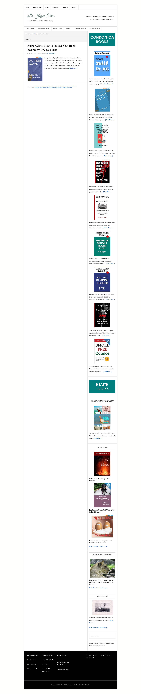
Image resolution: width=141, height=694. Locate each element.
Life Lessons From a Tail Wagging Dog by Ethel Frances (102, 511)
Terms (108, 655)
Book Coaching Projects (49, 86)
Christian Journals (32, 655)
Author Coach (38, 86)
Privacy (103, 655)
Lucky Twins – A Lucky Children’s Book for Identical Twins (100, 542)
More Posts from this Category (98, 546)
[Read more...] (73, 68)
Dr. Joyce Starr (40, 16)
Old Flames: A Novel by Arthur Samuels (99, 480)
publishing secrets (54, 87)
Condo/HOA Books (48, 660)
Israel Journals (31, 660)
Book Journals (31, 664)
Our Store (59, 86)
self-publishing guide (66, 87)
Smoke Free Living (62, 669)
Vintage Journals (32, 669)
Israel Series (45, 664)
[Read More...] (108, 84)
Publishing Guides (67, 86)
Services (74, 86)
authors (37, 87)
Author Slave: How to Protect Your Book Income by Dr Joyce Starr (51, 48)
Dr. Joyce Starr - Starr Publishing (82, 685)
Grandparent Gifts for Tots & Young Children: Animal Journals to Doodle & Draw (101, 582)
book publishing (44, 87)
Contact (88, 655)
